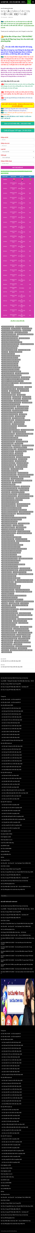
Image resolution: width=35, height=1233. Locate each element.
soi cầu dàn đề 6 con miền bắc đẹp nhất (12, 758)
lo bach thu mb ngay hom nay (9, 523)
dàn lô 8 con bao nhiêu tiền (8, 388)
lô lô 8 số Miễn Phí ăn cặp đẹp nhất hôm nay (12, 529)
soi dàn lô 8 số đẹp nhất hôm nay (10, 609)
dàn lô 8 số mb (16, 445)
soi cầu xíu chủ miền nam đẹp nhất (10, 798)
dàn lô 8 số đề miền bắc (18, 418)
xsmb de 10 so (5, 650)
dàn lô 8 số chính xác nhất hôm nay (10, 404)
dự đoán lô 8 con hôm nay (22, 498)
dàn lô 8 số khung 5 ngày (8, 441)
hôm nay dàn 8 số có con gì (8, 503)
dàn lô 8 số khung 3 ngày (21, 435)
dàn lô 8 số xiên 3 (6, 482)
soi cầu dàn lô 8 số (6, 572)
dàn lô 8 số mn (19, 453)
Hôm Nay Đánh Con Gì (6, 839)
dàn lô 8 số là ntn (6, 445)
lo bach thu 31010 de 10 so (24, 513)
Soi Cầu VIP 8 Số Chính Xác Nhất (9, 597)
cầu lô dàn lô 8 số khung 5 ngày (10, 365)
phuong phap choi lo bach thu (9, 558)
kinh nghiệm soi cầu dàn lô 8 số (9, 511)
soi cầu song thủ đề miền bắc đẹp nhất (11, 766)
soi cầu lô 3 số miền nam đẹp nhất (10, 787)
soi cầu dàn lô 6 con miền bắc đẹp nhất (11, 660)
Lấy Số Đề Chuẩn (5, 845)
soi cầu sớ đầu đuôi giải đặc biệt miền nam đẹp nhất (15, 793)
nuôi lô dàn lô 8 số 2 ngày (8, 541)
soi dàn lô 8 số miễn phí (26, 626)
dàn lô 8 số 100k (24, 390)
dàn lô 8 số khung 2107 (7, 435)
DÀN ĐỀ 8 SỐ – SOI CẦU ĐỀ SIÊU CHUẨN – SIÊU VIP (12, 381)
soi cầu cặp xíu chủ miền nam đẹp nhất (11, 778)
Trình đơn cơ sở (33, 2)
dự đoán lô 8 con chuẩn (8, 498)
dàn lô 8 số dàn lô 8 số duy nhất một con (12, 412)
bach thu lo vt (26, 330)
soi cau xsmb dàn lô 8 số (8, 601)
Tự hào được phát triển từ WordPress (9, 1231)
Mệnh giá (3, 155)
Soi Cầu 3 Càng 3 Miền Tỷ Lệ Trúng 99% (11, 683)
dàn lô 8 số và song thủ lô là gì (9, 476)
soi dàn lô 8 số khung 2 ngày (9, 615)
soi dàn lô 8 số (24, 603)
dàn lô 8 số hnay (6, 424)
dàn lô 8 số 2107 (21, 394)
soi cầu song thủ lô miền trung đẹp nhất (12, 825)
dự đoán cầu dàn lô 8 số (18, 492)
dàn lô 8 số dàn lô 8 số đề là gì (20, 410)
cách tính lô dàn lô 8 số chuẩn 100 (10, 340)
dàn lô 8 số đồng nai (7, 422)
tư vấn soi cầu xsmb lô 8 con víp (22, 642)
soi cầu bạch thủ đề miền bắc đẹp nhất (11, 752)
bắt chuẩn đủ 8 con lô (7, 332)
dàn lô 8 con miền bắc (23, 388)
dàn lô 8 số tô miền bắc (17, 468)
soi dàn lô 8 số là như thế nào (9, 622)
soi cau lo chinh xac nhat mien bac (23, 581)
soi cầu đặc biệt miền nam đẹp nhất (11, 781)
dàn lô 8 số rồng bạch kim (8, 463)
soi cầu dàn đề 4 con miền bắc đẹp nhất (12, 755)
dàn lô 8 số (5, 390)
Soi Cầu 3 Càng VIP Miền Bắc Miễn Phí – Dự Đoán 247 (14, 686)
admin (11, 17)
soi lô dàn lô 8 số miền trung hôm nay (11, 636)
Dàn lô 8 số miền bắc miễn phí (9, 449)
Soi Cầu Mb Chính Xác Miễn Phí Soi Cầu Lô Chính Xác (14, 678)
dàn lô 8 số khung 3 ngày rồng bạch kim (11, 439)
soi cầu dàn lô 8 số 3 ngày (20, 572)
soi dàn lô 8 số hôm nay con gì (9, 611)
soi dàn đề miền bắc (14, 603)
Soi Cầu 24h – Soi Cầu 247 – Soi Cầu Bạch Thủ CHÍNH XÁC (16, 863)
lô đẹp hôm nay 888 (21, 527)
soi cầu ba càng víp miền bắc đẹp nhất (11, 749)
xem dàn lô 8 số (18, 644)
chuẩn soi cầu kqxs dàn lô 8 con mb (10, 377)
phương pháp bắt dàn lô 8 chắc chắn (11, 552)
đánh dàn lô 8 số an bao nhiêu (9, 488)
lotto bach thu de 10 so (24, 531)
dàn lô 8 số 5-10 (16, 398)
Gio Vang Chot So (5, 860)
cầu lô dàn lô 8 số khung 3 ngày (10, 363)
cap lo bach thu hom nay (27, 344)
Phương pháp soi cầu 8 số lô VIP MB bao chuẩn (13, 564)
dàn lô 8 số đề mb (6, 418)
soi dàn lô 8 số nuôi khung (22, 630)
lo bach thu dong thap (8, 515)
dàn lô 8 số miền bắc (7, 447)
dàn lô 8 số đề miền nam (8, 420)
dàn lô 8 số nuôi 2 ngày (7, 461)
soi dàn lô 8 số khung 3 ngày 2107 (10, 617)
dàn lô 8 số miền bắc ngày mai (25, 449)
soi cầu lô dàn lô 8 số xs (8, 589)
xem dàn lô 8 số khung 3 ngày (9, 648)
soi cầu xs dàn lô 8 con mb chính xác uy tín (12, 599)
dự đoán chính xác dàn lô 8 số (9, 494)
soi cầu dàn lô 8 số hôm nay (26, 574)
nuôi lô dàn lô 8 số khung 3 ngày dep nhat (12, 544)
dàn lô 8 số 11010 (16, 392)
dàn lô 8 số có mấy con (7, 408)
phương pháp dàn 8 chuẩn (25, 558)
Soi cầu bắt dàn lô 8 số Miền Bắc (10, 570)
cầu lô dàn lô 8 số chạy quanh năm (10, 355)
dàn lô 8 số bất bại (27, 402)
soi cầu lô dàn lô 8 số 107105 (9, 583)
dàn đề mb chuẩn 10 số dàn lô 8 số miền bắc (12, 386)
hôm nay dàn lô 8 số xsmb (23, 503)
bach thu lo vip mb (27, 328)
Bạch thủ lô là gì (16, 328)
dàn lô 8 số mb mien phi (27, 445)
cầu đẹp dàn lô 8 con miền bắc (9, 349)
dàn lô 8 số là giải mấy (22, 441)
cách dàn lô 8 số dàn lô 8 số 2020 (10, 336)
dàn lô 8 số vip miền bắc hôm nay (24, 480)
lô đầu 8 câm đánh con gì (8, 527)
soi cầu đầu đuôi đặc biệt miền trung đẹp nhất (13, 819)
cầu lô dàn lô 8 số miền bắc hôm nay (11, 367)
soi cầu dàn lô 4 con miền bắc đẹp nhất (11, 725)
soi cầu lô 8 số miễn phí (7, 581)
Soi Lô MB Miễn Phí (6, 854)
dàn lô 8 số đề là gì (20, 416)
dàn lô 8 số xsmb (25, 486)
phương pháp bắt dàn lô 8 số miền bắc (11, 556)
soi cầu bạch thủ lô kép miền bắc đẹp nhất (11, 665)
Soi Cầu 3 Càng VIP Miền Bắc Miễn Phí (11, 689)
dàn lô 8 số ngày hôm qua (23, 457)
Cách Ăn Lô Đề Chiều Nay (7, 842)
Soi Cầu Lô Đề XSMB (6, 848)
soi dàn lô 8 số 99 (6, 605)
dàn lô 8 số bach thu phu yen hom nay (11, 402)
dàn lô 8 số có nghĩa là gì (22, 408)
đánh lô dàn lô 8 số (24, 488)
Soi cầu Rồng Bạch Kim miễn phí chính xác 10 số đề (14, 595)
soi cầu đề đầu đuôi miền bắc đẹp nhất (11, 769)
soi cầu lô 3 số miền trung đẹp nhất (10, 813)
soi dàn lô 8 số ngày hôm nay (21, 628)
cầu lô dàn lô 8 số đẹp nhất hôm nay (11, 359)
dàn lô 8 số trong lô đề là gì (9, 474)
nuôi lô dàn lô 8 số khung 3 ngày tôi (11, 546)
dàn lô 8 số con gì (6, 410)
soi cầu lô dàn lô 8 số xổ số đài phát (11, 587)
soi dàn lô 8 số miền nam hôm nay (10, 626)
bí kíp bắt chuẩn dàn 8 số (21, 332)
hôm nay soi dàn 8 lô (22, 505)
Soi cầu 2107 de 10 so (25, 568)
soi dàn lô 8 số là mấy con (20, 620)
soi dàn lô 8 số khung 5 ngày (9, 619)
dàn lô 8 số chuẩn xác (23, 406)
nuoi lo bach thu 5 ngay (8, 539)
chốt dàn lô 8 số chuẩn (8, 373)
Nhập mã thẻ (4, 137)
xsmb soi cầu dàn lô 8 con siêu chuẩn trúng (21, 650)
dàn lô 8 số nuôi (23, 459)
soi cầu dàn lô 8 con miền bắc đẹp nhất (11, 717)
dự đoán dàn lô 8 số (24, 494)
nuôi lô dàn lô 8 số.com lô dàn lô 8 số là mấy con (14, 548)
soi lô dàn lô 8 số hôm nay (8, 634)
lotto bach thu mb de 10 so (8, 533)
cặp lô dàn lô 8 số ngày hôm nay (10, 346)
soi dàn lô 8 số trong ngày (25, 632)
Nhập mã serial (5, 143)
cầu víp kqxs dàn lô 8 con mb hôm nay (11, 371)
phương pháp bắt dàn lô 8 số (9, 554)
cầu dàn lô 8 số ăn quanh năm (9, 348)
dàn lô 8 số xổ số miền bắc (8, 484)
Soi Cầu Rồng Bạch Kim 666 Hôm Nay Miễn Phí (13, 889)
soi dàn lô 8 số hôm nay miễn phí (10, 613)
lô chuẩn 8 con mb (6, 525)
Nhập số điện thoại (6, 161)
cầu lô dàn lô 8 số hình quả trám (10, 361)
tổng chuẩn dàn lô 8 (7, 642)
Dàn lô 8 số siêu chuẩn (22, 463)
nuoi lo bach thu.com (21, 539)
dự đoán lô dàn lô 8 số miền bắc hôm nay (12, 500)
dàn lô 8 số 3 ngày (6, 396)
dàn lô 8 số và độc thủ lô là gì (25, 474)
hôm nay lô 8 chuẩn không (8, 505)
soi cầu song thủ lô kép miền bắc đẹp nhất (12, 740)
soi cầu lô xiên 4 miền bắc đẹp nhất (10, 737)
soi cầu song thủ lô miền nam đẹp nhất (11, 796)
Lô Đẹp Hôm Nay (5, 851)
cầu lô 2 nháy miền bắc (24, 349)
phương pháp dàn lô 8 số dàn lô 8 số (11, 560)
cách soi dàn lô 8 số (24, 338)
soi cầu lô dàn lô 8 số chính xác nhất (11, 585)
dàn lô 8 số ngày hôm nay (8, 457)
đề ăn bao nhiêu (6, 492)
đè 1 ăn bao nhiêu (24, 490)
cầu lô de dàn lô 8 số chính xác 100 (10, 369)
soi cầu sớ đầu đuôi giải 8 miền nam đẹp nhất (13, 790)
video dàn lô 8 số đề (7, 644)
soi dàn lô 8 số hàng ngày (26, 609)
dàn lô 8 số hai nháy (19, 422)
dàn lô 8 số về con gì (25, 476)
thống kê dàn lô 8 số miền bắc (9, 638)
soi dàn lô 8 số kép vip (25, 613)
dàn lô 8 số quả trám (21, 461)
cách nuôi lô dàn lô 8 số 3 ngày (9, 338)
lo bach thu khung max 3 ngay (9, 521)
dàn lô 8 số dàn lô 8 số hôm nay (9, 414)
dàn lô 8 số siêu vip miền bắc (9, 464)
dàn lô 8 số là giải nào (7, 443)
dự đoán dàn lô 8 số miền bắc (26, 496)
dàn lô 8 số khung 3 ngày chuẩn (10, 437)
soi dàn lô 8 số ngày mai (8, 630)
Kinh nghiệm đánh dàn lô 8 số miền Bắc (11, 507)
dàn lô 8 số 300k (17, 396)
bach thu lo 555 (6, 328)
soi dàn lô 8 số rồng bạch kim (9, 632)
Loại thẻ (3, 149)
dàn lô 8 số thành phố (21, 466)
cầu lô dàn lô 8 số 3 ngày (8, 353)
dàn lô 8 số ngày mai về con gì (9, 459)
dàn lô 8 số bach (27, 398)
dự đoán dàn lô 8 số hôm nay (9, 496)
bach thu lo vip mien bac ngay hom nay (11, 330)
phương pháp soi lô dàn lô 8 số (9, 566)
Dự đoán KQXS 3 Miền (6, 834)
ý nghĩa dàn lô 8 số (6, 652)
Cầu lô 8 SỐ (4, 351)
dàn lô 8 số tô (5, 468)
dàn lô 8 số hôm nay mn (18, 424)
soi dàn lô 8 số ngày (7, 628)
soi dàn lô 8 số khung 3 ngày (25, 615)
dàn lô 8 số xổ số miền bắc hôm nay (10, 486)
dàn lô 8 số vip (5, 478)
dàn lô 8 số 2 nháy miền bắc (8, 394)
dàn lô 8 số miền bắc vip (8, 451)
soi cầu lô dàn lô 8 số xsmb (22, 589)
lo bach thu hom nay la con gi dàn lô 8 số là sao (14, 517)
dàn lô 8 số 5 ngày (6, 398)
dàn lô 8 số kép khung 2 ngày (9, 427)
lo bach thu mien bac (24, 523)
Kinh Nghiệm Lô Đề (6, 831)
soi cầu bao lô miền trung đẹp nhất (10, 804)
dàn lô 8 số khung (6, 431)
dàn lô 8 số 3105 (27, 396)
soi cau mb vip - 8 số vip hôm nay (24, 591)
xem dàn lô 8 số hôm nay (8, 646)
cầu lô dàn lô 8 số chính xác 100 (10, 357)
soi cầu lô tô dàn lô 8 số (8, 591)
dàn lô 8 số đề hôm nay (7, 416)
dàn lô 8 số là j (19, 443)
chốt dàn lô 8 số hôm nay (22, 373)
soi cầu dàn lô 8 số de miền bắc (9, 574)
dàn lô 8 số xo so (17, 482)
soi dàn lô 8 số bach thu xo (8, 607)
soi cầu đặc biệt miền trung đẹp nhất (11, 810)
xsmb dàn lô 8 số (23, 648)
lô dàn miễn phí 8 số (18, 525)
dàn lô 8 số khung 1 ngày (19, 431)
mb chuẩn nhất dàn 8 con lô (24, 533)
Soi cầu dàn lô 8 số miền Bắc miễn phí (11, 578)
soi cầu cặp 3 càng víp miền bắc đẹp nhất (12, 746)
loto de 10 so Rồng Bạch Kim (9, 531)
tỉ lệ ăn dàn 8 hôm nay (7, 640)
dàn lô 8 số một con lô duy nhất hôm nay (12, 455)
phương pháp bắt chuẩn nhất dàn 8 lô (11, 550)
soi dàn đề (4, 603)
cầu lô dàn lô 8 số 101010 (16, 351)
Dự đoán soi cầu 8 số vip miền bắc (10, 502)
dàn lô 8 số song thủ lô (8, 466)
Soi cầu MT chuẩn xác (6, 801)
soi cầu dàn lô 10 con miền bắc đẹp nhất (12, 719)
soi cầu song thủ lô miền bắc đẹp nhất (11, 708)
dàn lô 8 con (28, 386)
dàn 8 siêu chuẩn (26, 377)
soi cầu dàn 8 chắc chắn (25, 570)
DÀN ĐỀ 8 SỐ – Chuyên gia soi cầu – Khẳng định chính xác (15, 379)
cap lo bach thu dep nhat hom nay (10, 344)
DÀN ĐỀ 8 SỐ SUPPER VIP (25, 383)
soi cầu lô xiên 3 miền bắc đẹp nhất (10, 734)
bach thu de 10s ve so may (22, 326)
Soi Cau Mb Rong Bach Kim (8, 883)
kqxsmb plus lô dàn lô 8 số (26, 511)
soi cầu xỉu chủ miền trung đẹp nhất (11, 828)
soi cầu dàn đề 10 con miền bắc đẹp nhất (12, 763)
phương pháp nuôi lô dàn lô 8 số (10, 562)
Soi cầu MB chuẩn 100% (7, 8)
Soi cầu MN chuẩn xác (6, 772)
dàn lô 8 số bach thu (7, 400)
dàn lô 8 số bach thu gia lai (21, 400)
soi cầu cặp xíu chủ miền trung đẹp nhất (12, 807)
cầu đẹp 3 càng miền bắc (17, 320)
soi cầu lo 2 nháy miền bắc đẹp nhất (11, 722)
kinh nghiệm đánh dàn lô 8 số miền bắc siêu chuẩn (14, 509)
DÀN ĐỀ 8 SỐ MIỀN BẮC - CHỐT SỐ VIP (10, 383)
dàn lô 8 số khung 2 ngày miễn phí (25, 433)
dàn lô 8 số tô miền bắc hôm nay (10, 470)
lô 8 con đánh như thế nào (8, 513)
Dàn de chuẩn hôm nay (7, 385)
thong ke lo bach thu (24, 638)
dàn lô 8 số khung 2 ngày (8, 433)
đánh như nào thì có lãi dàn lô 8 (10, 490)
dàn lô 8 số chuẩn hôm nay (8, 406)
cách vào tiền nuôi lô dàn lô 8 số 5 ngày (12, 342)
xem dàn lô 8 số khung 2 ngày (23, 646)
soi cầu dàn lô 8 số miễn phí (8, 580)
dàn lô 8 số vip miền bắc (8, 480)
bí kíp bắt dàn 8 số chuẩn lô (8, 334)
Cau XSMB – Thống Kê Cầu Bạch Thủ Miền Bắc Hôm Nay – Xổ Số (17, 681)
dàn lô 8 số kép (22, 425)
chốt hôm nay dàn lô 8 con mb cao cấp (11, 375)
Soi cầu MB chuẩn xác (6, 743)
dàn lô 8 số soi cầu (22, 464)
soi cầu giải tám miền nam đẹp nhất (11, 784)
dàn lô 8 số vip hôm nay (17, 478)
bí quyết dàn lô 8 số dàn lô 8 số (25, 334)
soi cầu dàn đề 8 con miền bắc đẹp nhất (12, 760)
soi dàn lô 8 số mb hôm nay (8, 624)
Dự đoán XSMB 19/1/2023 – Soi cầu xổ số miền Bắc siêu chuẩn (17, 968)
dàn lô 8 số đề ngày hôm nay (23, 420)
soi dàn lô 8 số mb (23, 622)
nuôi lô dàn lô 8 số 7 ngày (23, 541)
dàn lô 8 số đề (23, 414)
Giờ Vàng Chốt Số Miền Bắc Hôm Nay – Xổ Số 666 (13, 932)
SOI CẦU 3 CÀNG (5, 866)
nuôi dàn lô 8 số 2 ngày (7, 535)
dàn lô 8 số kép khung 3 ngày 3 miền (10, 429)
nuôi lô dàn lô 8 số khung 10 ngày (10, 542)
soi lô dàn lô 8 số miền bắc (23, 634)
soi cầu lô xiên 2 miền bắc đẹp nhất (10, 731)
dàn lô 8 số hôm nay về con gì (9, 425)
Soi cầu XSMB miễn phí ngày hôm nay (24, 601)
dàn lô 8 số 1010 (6, 392)
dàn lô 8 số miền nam (21, 451)
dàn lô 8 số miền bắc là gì (20, 447)
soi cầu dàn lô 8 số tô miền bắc (25, 580)
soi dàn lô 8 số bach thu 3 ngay (20, 605)
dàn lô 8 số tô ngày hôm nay (9, 472)
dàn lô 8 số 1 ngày (14, 390)
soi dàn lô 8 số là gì (7, 620)
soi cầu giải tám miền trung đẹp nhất (11, 822)
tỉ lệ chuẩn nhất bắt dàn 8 (21, 640)
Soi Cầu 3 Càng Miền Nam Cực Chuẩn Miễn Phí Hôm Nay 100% (17, 872)
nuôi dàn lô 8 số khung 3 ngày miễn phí (11, 537)
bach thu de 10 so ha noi (8, 326)
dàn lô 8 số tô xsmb (23, 472)
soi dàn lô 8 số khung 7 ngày (25, 619)
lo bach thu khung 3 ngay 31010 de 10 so (11, 519)
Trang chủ (3, 696)
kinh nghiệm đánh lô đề (22, 23)
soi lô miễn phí (26, 636)
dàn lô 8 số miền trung (7, 453)
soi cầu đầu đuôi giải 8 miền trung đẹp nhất (13, 816)
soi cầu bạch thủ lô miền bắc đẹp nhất (11, 714)
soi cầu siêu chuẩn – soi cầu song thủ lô (11, 699)
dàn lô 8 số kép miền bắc (27, 429)
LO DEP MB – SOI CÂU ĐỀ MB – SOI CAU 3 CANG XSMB (14, 2)
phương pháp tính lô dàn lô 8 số (10, 568)
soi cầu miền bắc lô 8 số (8, 593)
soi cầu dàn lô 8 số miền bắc (9, 576)
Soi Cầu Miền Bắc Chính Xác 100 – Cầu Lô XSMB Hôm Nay (16, 886)
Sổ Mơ (2, 857)
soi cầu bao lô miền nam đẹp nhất (10, 775)
